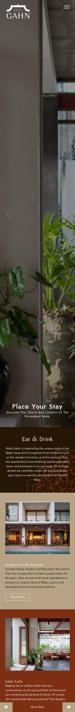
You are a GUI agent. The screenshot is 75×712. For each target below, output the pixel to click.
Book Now (37, 707)
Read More (18, 597)
